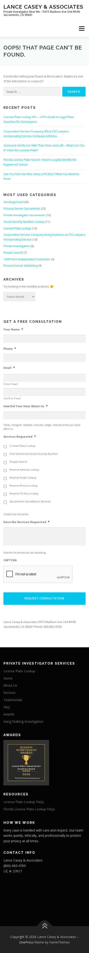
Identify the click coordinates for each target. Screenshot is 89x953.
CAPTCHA (10, 560)
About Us (10, 685)
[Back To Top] (45, 926)
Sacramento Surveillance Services (30, 501)
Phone (9, 349)
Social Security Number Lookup (23, 222)
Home (8, 678)
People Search (13, 253)
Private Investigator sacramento (24, 215)
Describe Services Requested (26, 522)
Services (9, 692)
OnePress (26, 942)
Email (9, 368)
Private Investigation (16, 246)
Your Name (13, 329)
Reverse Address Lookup (24, 469)
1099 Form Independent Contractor (26, 259)
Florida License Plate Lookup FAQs (29, 809)
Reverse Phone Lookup (24, 485)
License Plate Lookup (17, 228)
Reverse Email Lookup (23, 477)
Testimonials (12, 700)
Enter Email (11, 384)
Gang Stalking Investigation (23, 721)
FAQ (6, 707)
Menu (81, 28)
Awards (8, 714)
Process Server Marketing (20, 266)
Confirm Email (12, 398)
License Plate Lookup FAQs (23, 802)
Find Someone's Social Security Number (34, 453)
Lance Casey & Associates (43, 7)
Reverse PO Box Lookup (24, 493)
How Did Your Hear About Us (25, 406)
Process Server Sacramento (21, 209)
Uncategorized (13, 202)
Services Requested (19, 437)
